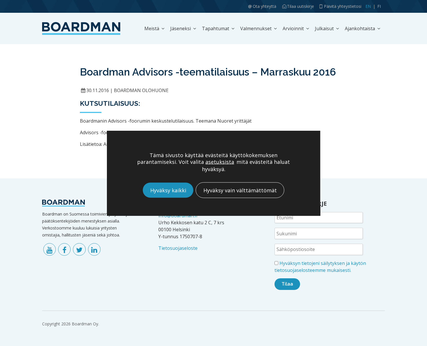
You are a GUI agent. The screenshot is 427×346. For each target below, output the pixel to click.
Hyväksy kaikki (168, 190)
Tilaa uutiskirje (300, 6)
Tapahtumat (215, 28)
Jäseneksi (180, 28)
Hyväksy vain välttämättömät (240, 190)
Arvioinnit (293, 28)
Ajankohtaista (360, 28)
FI (379, 6)
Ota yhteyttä (264, 6)
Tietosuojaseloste (178, 248)
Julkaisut (324, 28)
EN (368, 6)
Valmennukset (256, 28)
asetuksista (219, 161)
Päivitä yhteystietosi (342, 6)
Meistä (151, 28)
